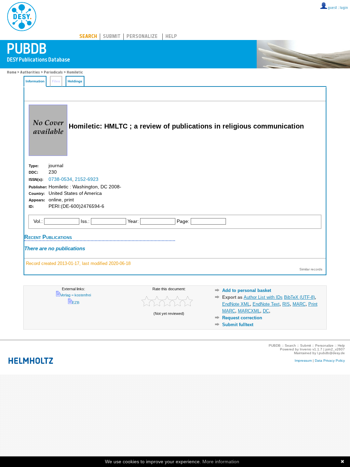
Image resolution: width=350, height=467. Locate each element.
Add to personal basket (246, 290)
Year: (133, 221)
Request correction (242, 317)
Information (35, 81)
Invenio (305, 349)
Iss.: (85, 221)
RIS (286, 304)
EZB (75, 303)
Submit (112, 36)
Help (171, 36)
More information (220, 461)
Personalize (142, 36)
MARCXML (249, 310)
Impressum (303, 360)
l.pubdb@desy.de (331, 353)
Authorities (30, 73)
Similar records (310, 269)
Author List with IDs (263, 297)
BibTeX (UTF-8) (299, 297)
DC (266, 310)
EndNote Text (266, 304)
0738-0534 (60, 179)
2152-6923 (86, 179)
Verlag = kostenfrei (75, 295)
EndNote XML (236, 304)
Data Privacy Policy (330, 360)
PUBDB (52, 15)
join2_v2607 (335, 349)
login (344, 8)
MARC (299, 304)
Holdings (75, 81)
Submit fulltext (237, 324)
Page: (183, 221)
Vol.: (38, 221)
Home (11, 73)
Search (88, 36)
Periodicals (53, 73)
